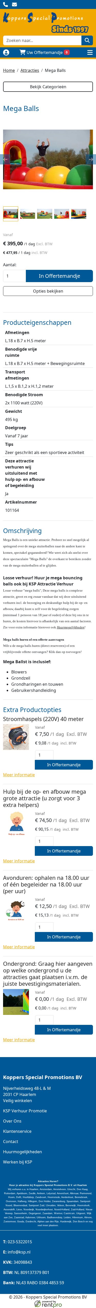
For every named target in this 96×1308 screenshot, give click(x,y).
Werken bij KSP (17, 1162)
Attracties (29, 70)
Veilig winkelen (17, 1100)
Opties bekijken (48, 291)
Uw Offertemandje (47, 52)
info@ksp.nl (16, 1252)
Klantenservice (17, 1131)
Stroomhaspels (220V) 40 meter (43, 719)
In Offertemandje (59, 275)
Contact (10, 1141)
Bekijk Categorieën (48, 87)
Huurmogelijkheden (70, 627)
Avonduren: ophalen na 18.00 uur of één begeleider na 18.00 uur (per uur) (46, 884)
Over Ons (12, 1121)
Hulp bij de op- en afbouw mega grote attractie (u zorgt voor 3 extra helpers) (44, 798)
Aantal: (9, 265)
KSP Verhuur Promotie (25, 1111)
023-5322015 (17, 1242)
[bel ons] (5, 4)
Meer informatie (19, 775)
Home (9, 70)
